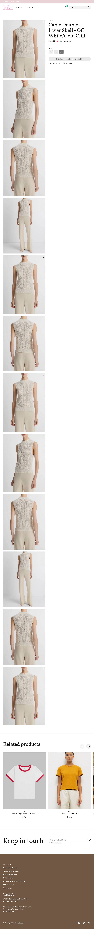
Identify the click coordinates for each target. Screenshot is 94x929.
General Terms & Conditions (14, 881)
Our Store (7, 864)
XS (51, 52)
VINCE (51, 20)
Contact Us (7, 888)
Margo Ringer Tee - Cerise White (24, 813)
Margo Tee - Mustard (69, 813)
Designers (30, 7)
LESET (24, 811)
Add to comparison (54, 63)
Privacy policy (8, 884)
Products (19, 7)
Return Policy (8, 878)
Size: (51, 48)
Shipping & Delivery (11, 871)
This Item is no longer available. (69, 59)
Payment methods (10, 874)
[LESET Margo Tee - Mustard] (69, 780)
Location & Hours (10, 868)
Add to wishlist (67, 63)
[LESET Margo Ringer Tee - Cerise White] (24, 780)
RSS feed (20, 923)
